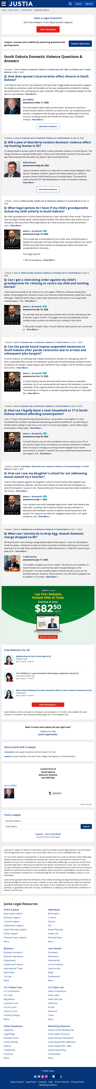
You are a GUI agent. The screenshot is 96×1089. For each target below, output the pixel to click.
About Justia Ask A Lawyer (20, 747)
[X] (57, 1076)
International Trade (13, 968)
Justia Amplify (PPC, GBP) (59, 1046)
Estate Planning (55, 929)
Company (42, 1082)
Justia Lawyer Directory (59, 1034)
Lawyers (8, 756)
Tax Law (8, 976)
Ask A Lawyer (13, 10)
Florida (51, 1007)
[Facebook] (42, 1076)
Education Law (38, 466)
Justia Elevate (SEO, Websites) (62, 1042)
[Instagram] (46, 1076)
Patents (7, 1046)
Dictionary (53, 952)
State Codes (53, 995)
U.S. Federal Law (13, 987)
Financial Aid (54, 960)
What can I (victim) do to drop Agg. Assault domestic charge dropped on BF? (44, 535)
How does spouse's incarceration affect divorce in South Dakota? (46, 78)
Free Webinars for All (17, 650)
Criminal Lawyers (12, 921)
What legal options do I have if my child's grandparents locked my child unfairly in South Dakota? (46, 209)
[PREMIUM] (12, 238)
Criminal (52, 917)
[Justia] (21, 4)
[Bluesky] (53, 1076)
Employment (10, 960)
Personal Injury (73, 466)
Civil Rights (26, 466)
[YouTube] (39, 1076)
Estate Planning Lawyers (15, 929)
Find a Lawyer (12, 815)
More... (7, 941)
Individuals (54, 909)
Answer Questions (80, 43)
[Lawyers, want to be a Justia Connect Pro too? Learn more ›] (44, 231)
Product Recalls (11, 1042)
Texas (51, 1015)
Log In (78, 4)
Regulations (9, 999)
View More (30, 94)
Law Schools (54, 948)
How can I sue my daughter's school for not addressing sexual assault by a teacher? (45, 475)
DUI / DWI (64, 69)
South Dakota (26, 10)
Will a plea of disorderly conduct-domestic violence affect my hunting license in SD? (47, 144)
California (52, 1003)
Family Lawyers (11, 933)
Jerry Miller (10, 785)
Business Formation (13, 952)
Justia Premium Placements (61, 1038)
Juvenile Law (26, 406)
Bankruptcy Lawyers (13, 913)
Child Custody (27, 201)
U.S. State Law (56, 987)
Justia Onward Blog (57, 1050)
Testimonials (54, 1054)
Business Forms (11, 1038)
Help (50, 1082)
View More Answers (48, 126)
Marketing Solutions (59, 1026)
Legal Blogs (9, 1034)
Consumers (9, 752)
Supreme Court (11, 1003)
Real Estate (9, 972)
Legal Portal (30, 1082)
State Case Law (55, 999)
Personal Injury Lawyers (15, 937)
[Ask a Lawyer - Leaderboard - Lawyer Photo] (9, 793)
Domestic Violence (38, 69)
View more (86, 804)
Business (8, 948)
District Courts (10, 1011)
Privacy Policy (77, 1082)
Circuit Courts (10, 1007)
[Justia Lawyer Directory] (60, 1076)
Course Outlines (55, 964)
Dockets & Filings (12, 1015)
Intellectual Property (13, 964)
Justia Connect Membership (61, 1030)
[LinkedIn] (35, 1076)
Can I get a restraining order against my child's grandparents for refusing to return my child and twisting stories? (46, 283)
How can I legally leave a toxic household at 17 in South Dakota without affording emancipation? (46, 412)
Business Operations (13, 956)
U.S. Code (8, 995)
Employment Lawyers (14, 925)
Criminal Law (53, 69)
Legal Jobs (9, 1030)
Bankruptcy (53, 913)
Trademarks (9, 1050)
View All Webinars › (48, 704)
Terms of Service (62, 1082)
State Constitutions (57, 991)
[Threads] (49, 1076)
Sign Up (89, 4)
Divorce (25, 69)
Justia (4, 10)
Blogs (50, 972)
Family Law (77, 69)
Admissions (53, 956)
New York (52, 1011)
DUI (50, 925)
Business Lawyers (12, 917)
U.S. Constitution (11, 991)
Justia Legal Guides (48, 734)
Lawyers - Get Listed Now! (48, 834)
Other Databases (13, 1026)
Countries (8, 1054)
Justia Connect (17, 1082)
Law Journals (54, 968)
